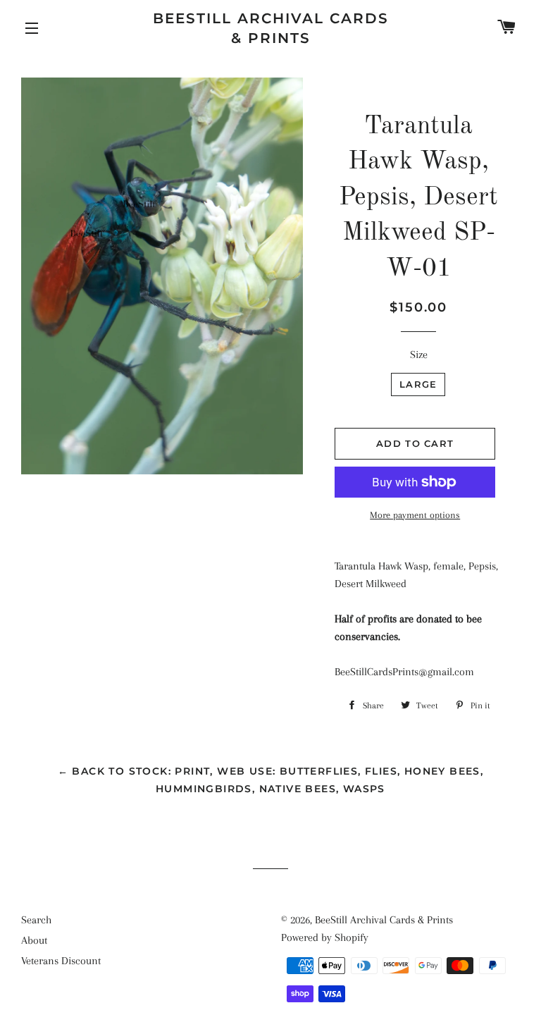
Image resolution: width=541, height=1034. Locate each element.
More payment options (415, 515)
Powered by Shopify (324, 937)
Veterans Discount (61, 960)
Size (419, 354)
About (34, 940)
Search (36, 919)
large (418, 384)
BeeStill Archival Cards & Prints (271, 28)
